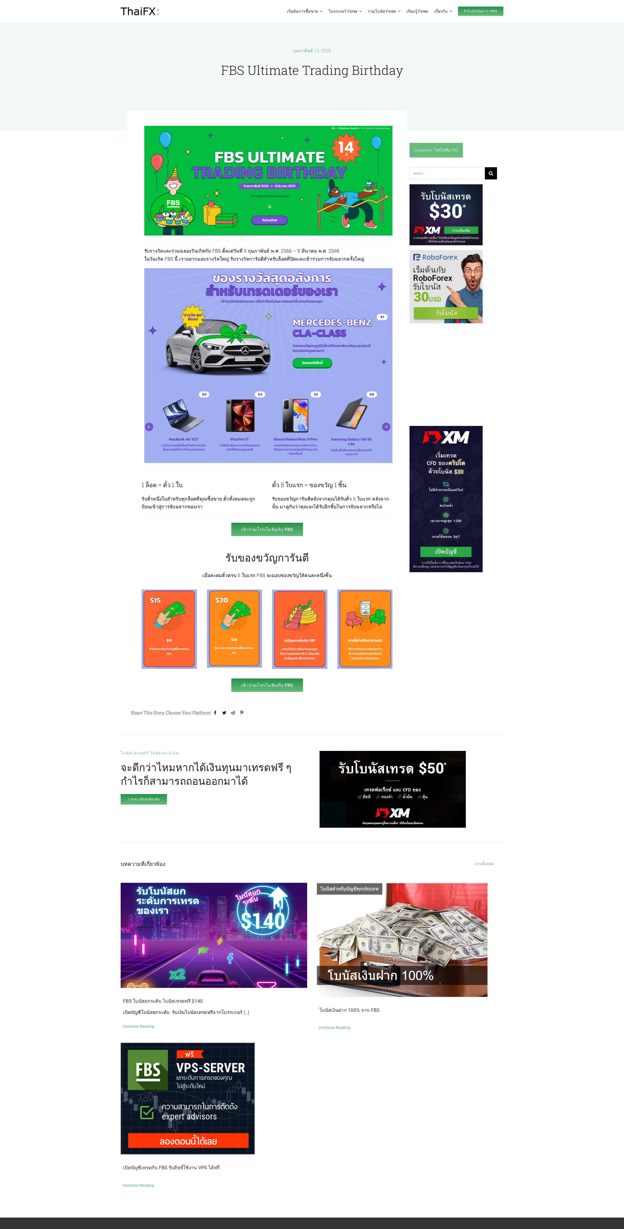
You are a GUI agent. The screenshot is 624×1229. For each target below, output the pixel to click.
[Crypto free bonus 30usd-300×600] (446, 428)
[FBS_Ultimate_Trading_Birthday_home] (268, 128)
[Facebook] (215, 712)
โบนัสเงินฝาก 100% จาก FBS (349, 1010)
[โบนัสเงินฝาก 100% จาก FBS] (410, 940)
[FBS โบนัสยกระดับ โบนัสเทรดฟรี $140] (214, 935)
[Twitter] (224, 712)
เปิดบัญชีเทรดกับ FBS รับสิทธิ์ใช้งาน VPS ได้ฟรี (171, 1167)
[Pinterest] (241, 712)
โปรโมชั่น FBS (446, 150)
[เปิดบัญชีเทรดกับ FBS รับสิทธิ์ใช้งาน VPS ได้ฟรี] (214, 1098)
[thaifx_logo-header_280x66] (141, 9)
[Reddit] (233, 712)
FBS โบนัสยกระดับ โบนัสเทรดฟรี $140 (163, 1001)
